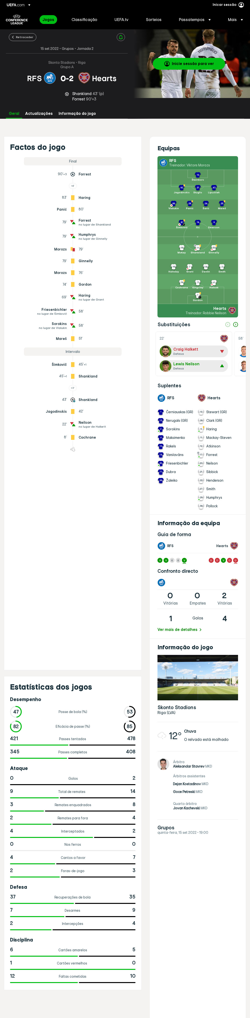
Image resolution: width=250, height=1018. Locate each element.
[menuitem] (50, 19)
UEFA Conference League (17, 19)
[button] (195, 19)
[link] (48, 19)
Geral (14, 113)
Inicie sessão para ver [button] (193, 63)
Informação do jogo (77, 113)
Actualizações (39, 113)
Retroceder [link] (24, 37)
